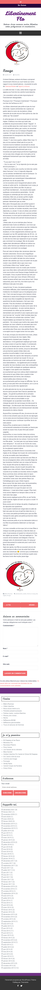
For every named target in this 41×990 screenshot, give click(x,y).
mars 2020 (7, 819)
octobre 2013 (8, 966)
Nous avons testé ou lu (11, 708)
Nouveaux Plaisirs (9, 745)
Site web (6, 664)
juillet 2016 (7, 898)
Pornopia (6, 761)
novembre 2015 (9, 917)
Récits (5, 718)
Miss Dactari (7, 752)
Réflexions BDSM (9, 720)
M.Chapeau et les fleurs (11, 740)
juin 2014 (6, 949)
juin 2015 (6, 928)
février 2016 (7, 910)
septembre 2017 (9, 865)
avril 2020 (6, 817)
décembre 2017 (9, 861)
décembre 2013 (9, 963)
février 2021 (7, 812)
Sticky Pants (7, 763)
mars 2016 (7, 907)
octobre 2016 (8, 891)
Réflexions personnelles (11, 722)
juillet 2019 (7, 831)
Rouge (9, 595)
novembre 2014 (9, 940)
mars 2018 (7, 854)
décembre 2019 (9, 824)
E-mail (6, 656)
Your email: (5, 784)
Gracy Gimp (7, 768)
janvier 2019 (7, 840)
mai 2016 (6, 903)
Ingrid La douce (23, 86)
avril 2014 (6, 954)
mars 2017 (7, 879)
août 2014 (7, 945)
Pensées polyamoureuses (12, 711)
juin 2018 (6, 847)
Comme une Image (10, 759)
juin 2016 (6, 900)
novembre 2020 (9, 814)
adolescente (19, 593)
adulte (24, 593)
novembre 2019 (9, 826)
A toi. (7, 605)
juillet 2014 (7, 947)
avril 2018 (6, 851)
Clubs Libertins (8, 706)
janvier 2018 (7, 858)
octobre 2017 (8, 863)
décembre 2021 (9, 810)
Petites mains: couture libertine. (14, 713)
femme (29, 593)
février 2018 (7, 856)
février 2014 (7, 959)
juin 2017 (6, 872)
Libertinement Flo (20, 16)
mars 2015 (7, 935)
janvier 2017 (7, 884)
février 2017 (7, 882)
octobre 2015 (8, 919)
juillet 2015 (7, 926)
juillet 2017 (7, 870)
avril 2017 (6, 877)
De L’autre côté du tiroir (11, 756)
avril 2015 (6, 933)
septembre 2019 (9, 828)
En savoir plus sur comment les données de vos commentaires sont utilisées (19, 683)
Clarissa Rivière (10, 86)
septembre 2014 (9, 942)
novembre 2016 (9, 889)
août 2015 (7, 924)
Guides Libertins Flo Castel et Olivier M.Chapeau (20, 754)
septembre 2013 (9, 968)
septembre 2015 (9, 921)
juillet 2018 (7, 844)
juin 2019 (6, 833)
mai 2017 (6, 875)
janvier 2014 (7, 961)
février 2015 (7, 938)
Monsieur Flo (8, 743)
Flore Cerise (7, 747)
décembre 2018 (9, 842)
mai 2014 (6, 952)
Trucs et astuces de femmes (13, 725)
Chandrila (17, 75)
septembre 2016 (9, 893)
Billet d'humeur (8, 593)
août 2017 (7, 868)
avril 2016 (6, 905)
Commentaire (8, 625)
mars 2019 (7, 837)
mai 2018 (6, 849)
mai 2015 (6, 931)
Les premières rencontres (21, 6)
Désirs (33, 605)
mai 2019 (6, 835)
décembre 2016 (9, 886)
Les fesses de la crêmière (12, 750)
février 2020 (7, 821)
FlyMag (15, 982)
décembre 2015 (9, 914)
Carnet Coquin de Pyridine (12, 766)
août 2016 (7, 896)
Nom (5, 648)
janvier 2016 (7, 912)
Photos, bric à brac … (10, 715)
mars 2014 (7, 956)
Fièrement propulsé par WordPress (17, 980)
